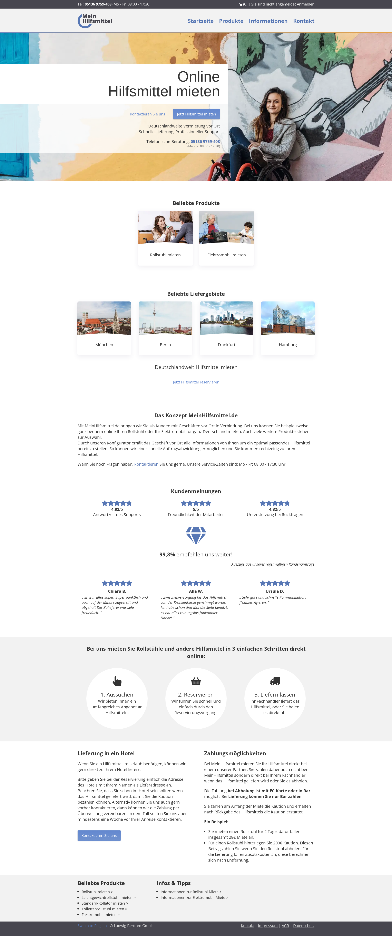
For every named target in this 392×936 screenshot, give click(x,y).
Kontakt (303, 20)
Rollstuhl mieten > (97, 891)
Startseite (201, 20)
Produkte (232, 20)
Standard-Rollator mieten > (105, 903)
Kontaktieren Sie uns (147, 114)
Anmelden (305, 4)
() (245, 4)
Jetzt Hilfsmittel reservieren (196, 382)
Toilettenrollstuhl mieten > (104, 908)
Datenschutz (303, 925)
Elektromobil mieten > (101, 914)
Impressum (268, 925)
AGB (285, 925)
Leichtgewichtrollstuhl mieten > (109, 897)
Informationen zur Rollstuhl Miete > (191, 891)
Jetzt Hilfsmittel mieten (196, 114)
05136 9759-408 (98, 4)
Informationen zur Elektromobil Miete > (194, 897)
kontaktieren (146, 464)
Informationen (269, 20)
